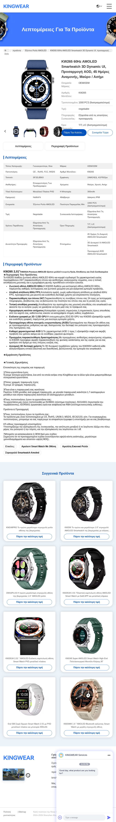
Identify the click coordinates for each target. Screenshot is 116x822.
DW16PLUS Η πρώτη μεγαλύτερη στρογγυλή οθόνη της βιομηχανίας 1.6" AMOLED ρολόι (29, 594)
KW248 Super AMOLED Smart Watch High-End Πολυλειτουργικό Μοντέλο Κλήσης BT (86, 660)
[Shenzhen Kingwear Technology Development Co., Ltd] (16, 6)
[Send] (109, 817)
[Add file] (60, 817)
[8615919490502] (28, 775)
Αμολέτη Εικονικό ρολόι (75, 446)
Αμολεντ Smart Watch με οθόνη (39, 446)
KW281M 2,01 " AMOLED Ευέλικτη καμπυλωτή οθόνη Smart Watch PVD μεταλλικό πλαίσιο (29, 660)
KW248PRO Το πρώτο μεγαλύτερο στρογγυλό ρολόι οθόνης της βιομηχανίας (29, 529)
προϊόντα (17, 50)
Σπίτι (6, 50)
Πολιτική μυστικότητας (9, 813)
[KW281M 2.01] (86, 568)
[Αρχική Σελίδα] (19, 761)
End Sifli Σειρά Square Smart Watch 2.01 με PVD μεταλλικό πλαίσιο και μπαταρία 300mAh (29, 725)
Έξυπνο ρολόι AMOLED (35, 50)
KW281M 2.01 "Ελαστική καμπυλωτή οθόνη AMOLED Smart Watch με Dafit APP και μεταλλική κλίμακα (87, 594)
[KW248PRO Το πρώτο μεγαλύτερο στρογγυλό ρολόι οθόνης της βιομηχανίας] (29, 503)
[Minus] (109, 755)
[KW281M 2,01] (29, 634)
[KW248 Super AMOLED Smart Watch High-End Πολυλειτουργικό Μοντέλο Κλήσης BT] (86, 634)
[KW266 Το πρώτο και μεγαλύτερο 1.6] (86, 503)
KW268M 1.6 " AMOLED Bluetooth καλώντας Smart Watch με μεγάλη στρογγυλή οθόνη (86, 725)
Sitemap (22, 812)
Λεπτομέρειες (23, 146)
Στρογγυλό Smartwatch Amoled (22, 452)
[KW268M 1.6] (86, 699)
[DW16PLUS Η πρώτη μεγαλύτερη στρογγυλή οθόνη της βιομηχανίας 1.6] (29, 568)
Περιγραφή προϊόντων (65, 146)
